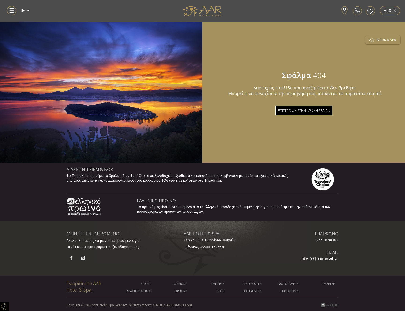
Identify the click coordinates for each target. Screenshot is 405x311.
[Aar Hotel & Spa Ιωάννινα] (202, 11)
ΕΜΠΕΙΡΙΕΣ (218, 284)
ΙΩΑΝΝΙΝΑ (329, 284)
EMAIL (332, 252)
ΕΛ (23, 10)
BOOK (390, 10)
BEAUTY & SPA (252, 284)
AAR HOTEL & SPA (201, 233)
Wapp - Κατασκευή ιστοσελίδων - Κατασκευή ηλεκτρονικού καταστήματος (329, 305)
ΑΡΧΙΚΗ (145, 284)
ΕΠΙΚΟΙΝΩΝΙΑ (290, 291)
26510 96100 (327, 240)
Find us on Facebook (71, 258)
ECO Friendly (252, 291)
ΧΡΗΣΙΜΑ (182, 291)
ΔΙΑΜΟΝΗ (181, 284)
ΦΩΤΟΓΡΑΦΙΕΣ (288, 284)
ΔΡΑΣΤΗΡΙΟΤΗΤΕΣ (138, 291)
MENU (11, 10)
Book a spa (386, 40)
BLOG (221, 291)
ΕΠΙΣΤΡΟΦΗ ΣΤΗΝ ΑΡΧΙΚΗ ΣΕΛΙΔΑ (304, 110)
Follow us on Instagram (83, 258)
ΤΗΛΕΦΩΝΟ (326, 233)
